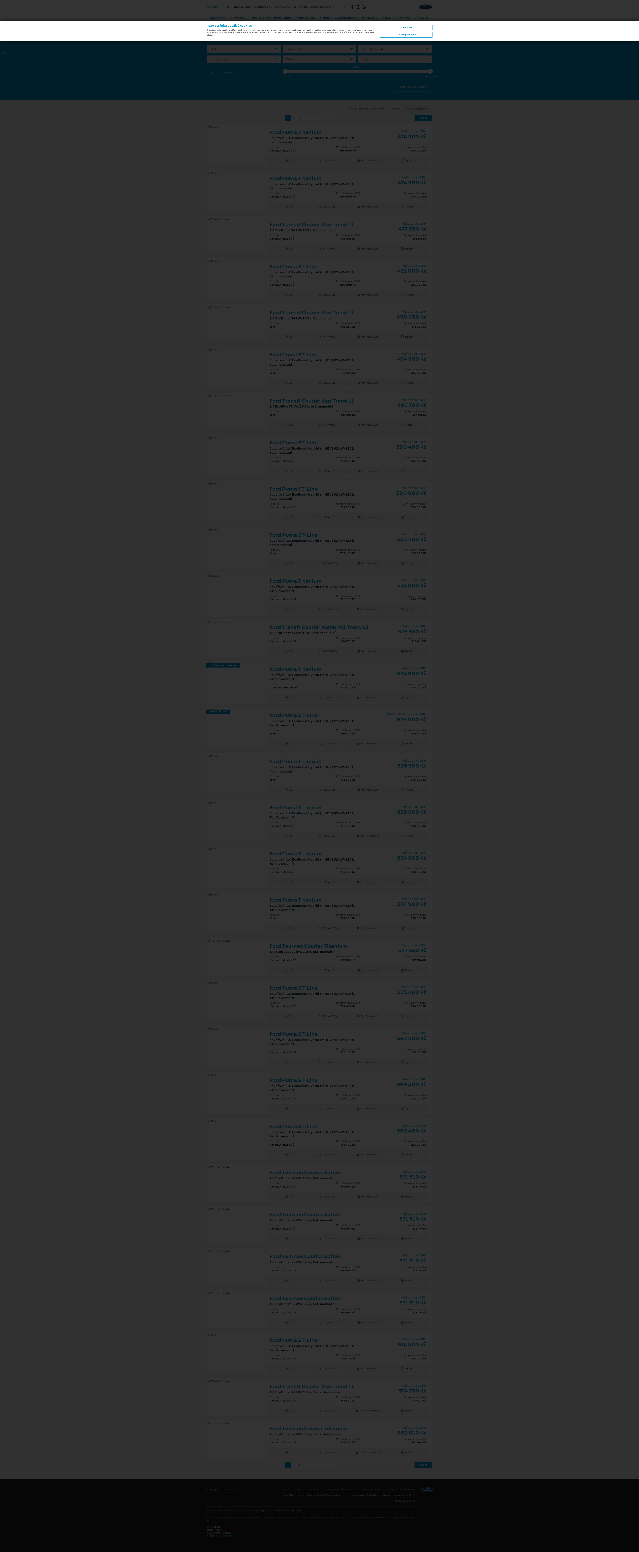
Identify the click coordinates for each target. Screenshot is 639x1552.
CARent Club (306, 18)
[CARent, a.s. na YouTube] (366, 7)
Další (423, 118)
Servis (256, 18)
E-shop (325, 18)
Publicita (403, 18)
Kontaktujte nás (291, 1489)
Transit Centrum (278, 18)
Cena (357, 67)
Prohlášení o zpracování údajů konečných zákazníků (312, 1495)
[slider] (285, 71)
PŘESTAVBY (369, 18)
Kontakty (422, 18)
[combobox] (244, 49)
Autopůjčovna (346, 18)
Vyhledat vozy (413, 87)
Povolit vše (406, 27)
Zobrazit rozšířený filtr (221, 72)
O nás (387, 18)
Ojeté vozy (238, 18)
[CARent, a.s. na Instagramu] (360, 7)
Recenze (313, 1489)
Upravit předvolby (406, 34)
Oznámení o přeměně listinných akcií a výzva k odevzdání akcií (381, 1495)
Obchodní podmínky (370, 1489)
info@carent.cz (223, 1535)
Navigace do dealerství (338, 1489)
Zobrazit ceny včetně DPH (368, 108)
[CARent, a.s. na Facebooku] (354, 7)
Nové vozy (217, 18)
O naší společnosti (405, 1501)
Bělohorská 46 (283, 6)
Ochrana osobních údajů (402, 1489)
